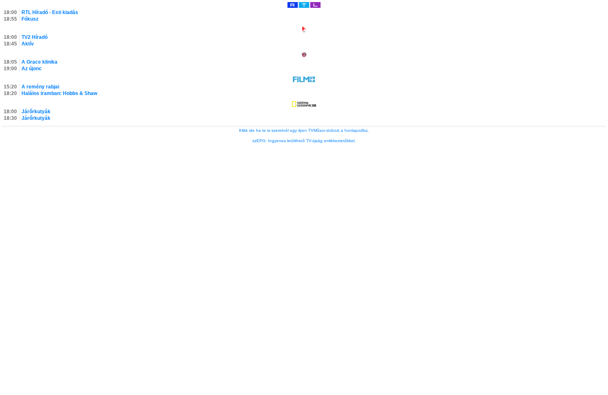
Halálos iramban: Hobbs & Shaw (59, 93)
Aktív (28, 44)
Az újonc (32, 68)
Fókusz (30, 19)
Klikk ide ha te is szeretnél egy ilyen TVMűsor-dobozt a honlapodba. (304, 130)
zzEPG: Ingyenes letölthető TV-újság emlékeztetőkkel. (304, 140)
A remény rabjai (40, 87)
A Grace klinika (39, 62)
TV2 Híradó (35, 37)
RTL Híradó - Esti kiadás (50, 12)
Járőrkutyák (36, 111)
